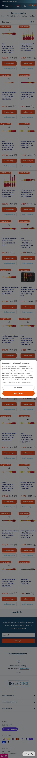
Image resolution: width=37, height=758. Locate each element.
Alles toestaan (18, 393)
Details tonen (18, 387)
